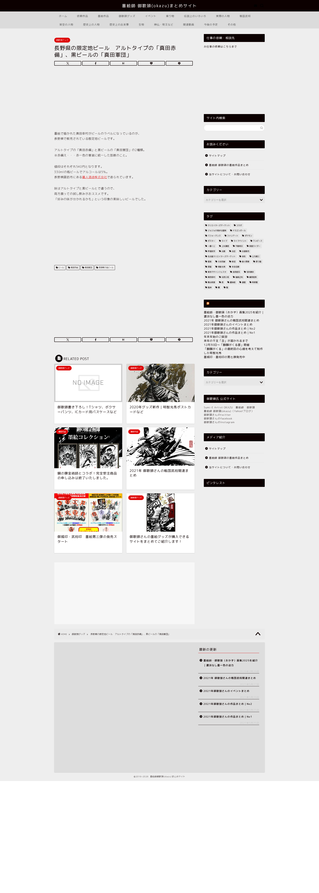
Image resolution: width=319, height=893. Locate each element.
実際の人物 (223, 16)
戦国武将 (245, 16)
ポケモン (248, 235)
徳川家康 (245, 261)
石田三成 (225, 277)
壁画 (209, 261)
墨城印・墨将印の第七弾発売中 (224, 357)
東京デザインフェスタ (217, 272)
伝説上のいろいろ (195, 16)
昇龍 (209, 266)
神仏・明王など (163, 24)
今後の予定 (211, 24)
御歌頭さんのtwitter (217, 414)
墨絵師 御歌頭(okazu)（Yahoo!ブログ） (229, 411)
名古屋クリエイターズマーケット (221, 256)
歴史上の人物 (91, 24)
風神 (209, 287)
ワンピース (257, 241)
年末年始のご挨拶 (215, 337)
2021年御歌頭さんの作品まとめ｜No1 (229, 333)
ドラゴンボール (239, 230)
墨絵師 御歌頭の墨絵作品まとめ (229, 165)
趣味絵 (232, 282)
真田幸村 (211, 277)
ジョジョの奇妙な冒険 (217, 230)
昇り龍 (258, 261)
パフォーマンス (214, 235)
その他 (232, 24)
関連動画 (188, 24)
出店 (233, 251)
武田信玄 (236, 272)
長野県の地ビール (105, 267)
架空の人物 (66, 24)
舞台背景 (211, 282)
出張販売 (245, 251)
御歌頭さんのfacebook (218, 418)
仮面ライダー (254, 246)
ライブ (224, 241)
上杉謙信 (225, 246)
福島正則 (239, 277)
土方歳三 (255, 256)
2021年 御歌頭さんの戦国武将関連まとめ (231, 320)
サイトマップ (217, 155)
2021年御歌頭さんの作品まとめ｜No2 (229, 329)
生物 (141, 24)
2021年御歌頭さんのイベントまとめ (228, 324)
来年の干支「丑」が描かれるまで (226, 341)
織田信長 (253, 277)
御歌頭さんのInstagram (219, 422)
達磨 (244, 282)
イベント (150, 16)
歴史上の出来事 (119, 24)
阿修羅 (255, 282)
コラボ (239, 225)
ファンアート (232, 235)
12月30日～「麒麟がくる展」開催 (227, 345)
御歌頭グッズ (127, 16)
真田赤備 (74, 267)
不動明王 (239, 246)
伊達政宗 (211, 251)
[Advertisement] (123, 99)
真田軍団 (88, 267)
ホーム (63, 16)
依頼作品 (82, 16)
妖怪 (233, 261)
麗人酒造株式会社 (94, 177)
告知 (244, 256)
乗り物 (170, 16)
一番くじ (211, 246)
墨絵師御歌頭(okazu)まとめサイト (234, 303)
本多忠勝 (235, 266)
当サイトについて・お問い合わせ (230, 174)
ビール (61, 267)
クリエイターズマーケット (219, 225)
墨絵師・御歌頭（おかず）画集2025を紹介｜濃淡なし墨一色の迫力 (230, 663)
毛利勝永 (250, 272)
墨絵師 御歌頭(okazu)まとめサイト (159, 6)
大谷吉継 (221, 261)
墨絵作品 (103, 16)
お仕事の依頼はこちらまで (220, 46)
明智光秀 (221, 266)
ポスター (211, 241)
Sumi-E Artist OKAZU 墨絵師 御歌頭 (229, 407)
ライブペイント (240, 241)
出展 (223, 251)
